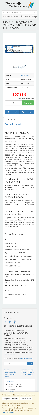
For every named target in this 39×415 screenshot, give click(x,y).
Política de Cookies (8, 412)
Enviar (30, 364)
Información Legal (27, 370)
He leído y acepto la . (19, 359)
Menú (7, 16)
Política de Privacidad (9, 354)
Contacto (26, 16)
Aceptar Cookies (26, 399)
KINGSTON (25, 75)
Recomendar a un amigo (13, 124)
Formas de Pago (27, 374)
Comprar (28, 103)
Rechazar (15, 399)
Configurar (6, 399)
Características (10, 119)
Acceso (16, 16)
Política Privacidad (10, 372)
